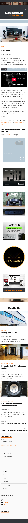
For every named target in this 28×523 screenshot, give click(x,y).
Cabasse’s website (6, 122)
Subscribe (5, 488)
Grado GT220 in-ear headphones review (13, 423)
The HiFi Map (6, 485)
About (4, 468)
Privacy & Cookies (7, 456)
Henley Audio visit (9, 333)
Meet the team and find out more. (10, 445)
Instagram (5, 501)
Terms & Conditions (8, 453)
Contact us (4, 515)
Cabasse (7, 48)
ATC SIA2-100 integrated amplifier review (14, 430)
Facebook (5, 502)
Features (3, 330)
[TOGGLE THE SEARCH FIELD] (26, 9)
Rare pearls (6, 51)
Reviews (11, 363)
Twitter (4, 499)
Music (4, 475)
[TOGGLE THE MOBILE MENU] (2, 9)
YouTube (5, 504)
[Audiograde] (14, 14)
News (2, 46)
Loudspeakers (4, 363)
